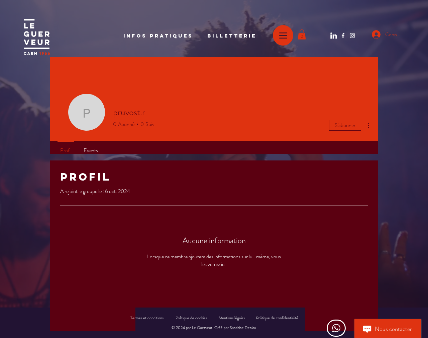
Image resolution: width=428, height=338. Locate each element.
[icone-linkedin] (333, 35)
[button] (302, 34)
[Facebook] (343, 35)
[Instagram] (352, 35)
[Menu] (283, 35)
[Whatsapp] (336, 328)
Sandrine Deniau (243, 328)
